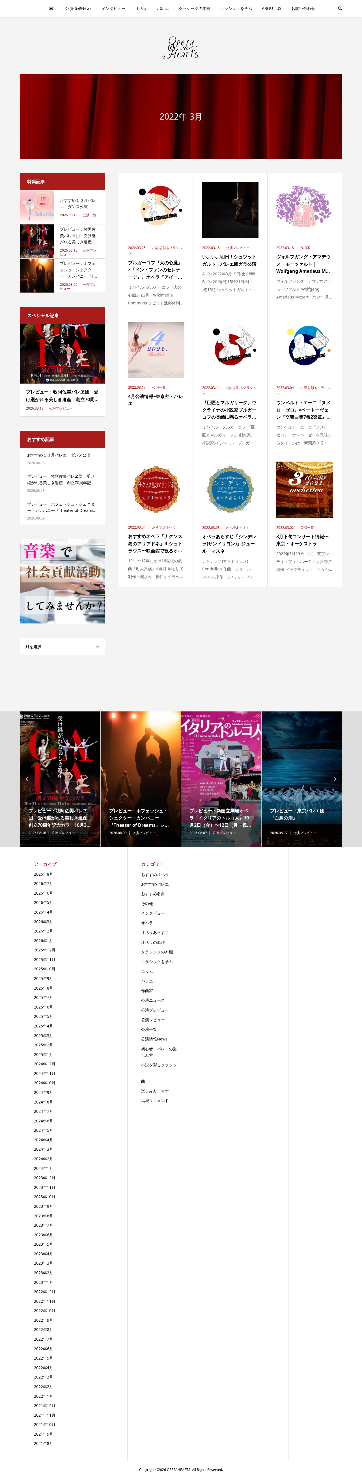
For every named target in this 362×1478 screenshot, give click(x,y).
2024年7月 (43, 1111)
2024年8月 (43, 1102)
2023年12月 (44, 1177)
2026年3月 (43, 921)
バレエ (163, 8)
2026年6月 (43, 893)
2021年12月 (44, 1405)
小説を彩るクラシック (159, 1068)
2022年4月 (43, 1367)
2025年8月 (43, 988)
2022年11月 (44, 1301)
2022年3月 (43, 1377)
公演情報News (78, 8)
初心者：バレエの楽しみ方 (159, 1052)
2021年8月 (43, 1443)
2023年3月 (43, 1263)
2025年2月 (43, 1045)
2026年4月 (43, 912)
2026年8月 (43, 874)
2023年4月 (43, 1253)
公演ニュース (153, 1000)
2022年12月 (44, 1291)
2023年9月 (43, 1206)
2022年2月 (43, 1386)
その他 (147, 903)
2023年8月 (43, 1216)
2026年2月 (43, 931)
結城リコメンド (155, 1100)
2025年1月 (43, 1054)
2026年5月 (43, 902)
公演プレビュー (155, 1010)
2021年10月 (44, 1424)
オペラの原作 (153, 942)
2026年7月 (43, 883)
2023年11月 (44, 1187)
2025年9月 (43, 978)
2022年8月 (43, 1329)
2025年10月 (44, 968)
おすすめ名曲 (153, 893)
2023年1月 (43, 1282)
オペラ (141, 8)
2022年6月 (43, 1348)
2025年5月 (43, 1016)
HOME (51, 8)
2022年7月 (43, 1339)
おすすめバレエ (155, 884)
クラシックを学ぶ (236, 8)
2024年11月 (44, 1073)
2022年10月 (44, 1310)
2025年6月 (43, 1007)
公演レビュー (153, 1019)
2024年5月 (43, 1130)
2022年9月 (43, 1320)
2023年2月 (43, 1272)
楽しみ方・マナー (157, 1091)
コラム (147, 971)
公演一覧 (149, 1029)
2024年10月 (44, 1082)
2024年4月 (43, 1139)
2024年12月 (44, 1063)
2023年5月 (43, 1244)
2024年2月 (43, 1158)
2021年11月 (44, 1415)
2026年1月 (43, 940)
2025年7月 (43, 997)
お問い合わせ (303, 8)
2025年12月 (44, 950)
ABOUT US (271, 8)
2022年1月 (43, 1396)
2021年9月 (43, 1434)
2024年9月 (43, 1092)
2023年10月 (44, 1196)
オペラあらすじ (155, 932)
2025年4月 (43, 1026)
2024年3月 (43, 1149)
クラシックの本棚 (194, 8)
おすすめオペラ (155, 874)
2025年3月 (43, 1035)
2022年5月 (43, 1358)
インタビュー (113, 8)
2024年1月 (43, 1168)
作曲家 (147, 990)
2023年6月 (43, 1234)
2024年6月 (43, 1121)
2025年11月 (44, 959)
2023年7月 (43, 1225)
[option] (60, 779)
